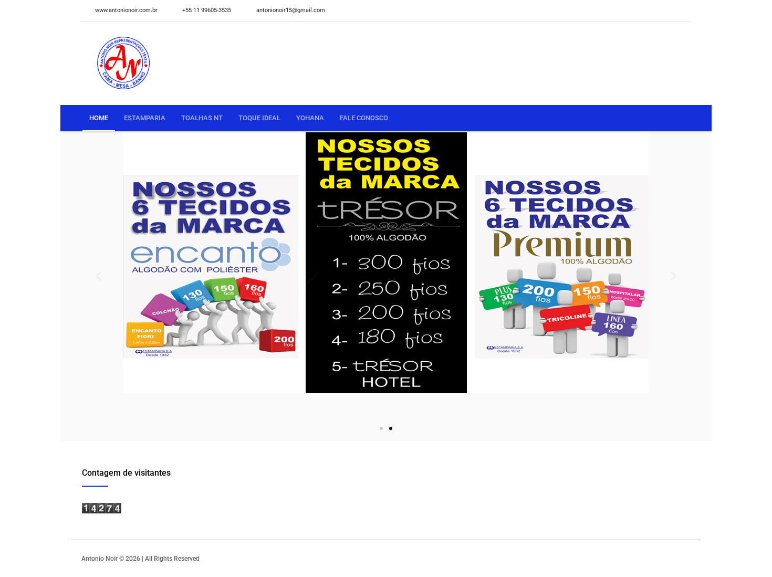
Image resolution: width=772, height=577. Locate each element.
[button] (98, 276)
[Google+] (683, 10)
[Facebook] (667, 10)
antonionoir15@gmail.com (290, 10)
